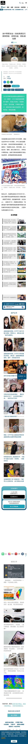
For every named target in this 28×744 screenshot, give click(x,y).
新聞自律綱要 (20, 724)
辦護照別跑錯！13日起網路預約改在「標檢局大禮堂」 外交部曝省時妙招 (9, 228)
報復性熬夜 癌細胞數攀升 (9, 297)
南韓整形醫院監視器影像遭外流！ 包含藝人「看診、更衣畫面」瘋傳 (9, 235)
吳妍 (8, 76)
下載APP (12, 724)
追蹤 (12, 554)
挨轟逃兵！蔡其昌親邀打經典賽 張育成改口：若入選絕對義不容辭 (9, 256)
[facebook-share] (4, 82)
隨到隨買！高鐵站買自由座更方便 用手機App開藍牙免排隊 (9, 284)
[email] (20, 729)
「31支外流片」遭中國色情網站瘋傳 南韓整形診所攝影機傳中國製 (9, 242)
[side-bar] (26, 2)
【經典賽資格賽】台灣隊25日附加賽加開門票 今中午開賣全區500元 (9, 277)
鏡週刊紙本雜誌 (17, 704)
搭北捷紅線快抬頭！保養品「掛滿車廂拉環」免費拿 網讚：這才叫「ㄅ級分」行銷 (9, 249)
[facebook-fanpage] (13, 729)
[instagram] (16, 729)
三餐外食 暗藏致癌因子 (11, 416)
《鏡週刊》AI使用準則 (14, 726)
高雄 (5, 89)
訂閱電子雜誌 (19, 722)
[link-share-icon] (11, 82)
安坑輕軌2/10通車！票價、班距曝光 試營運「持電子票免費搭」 (9, 263)
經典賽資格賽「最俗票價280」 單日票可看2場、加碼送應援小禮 (10, 270)
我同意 (14, 741)
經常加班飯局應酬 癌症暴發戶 (13, 376)
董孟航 (9, 78)
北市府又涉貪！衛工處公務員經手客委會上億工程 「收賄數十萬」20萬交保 (10, 221)
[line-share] (8, 82)
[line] (9, 729)
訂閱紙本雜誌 (3, 2)
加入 (6, 554)
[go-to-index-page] (12, 42)
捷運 (13, 89)
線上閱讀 (14, 715)
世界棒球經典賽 (19, 89)
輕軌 (9, 89)
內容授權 (6, 724)
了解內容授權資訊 (17, 706)
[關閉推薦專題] (26, 364)
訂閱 (19, 554)
